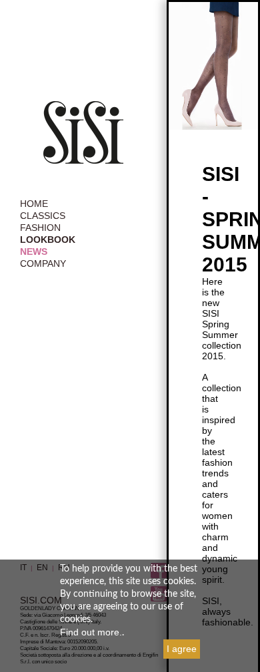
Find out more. (91, 632)
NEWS (33, 251)
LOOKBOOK (47, 239)
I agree (182, 648)
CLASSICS (42, 215)
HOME (34, 203)
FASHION (40, 227)
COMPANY (43, 263)
